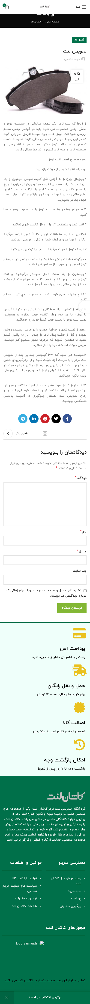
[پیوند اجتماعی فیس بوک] (67, 418)
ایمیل (81, 551)
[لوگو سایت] (45, 6)
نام (83, 532)
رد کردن (7, 997)
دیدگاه (81, 478)
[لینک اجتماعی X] (56, 418)
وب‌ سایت (79, 571)
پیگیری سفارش (70, 906)
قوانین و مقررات (26, 898)
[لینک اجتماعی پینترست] (45, 418)
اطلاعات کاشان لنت (24, 906)
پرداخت (76, 898)
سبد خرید (74, 891)
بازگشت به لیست (45, 433)
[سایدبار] (84, 307)
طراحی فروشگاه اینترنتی (57, 985)
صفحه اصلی (52, 22)
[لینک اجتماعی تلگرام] (22, 418)
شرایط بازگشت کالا (25, 878)
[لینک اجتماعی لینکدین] (34, 418)
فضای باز (36, 22)
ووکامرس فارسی (28, 985)
